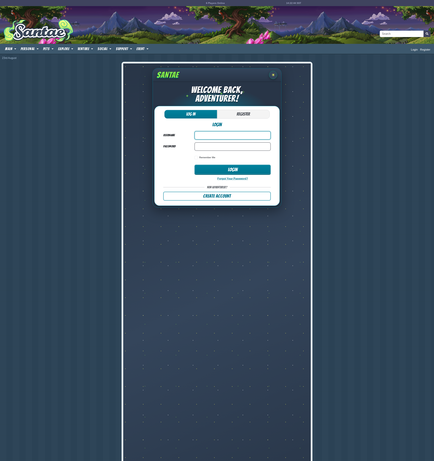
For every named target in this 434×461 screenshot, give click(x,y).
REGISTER (243, 114)
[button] (11, 49)
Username (169, 135)
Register (425, 49)
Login (414, 49)
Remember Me (207, 157)
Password (169, 146)
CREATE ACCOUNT (217, 196)
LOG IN (190, 114)
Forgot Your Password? (232, 178)
